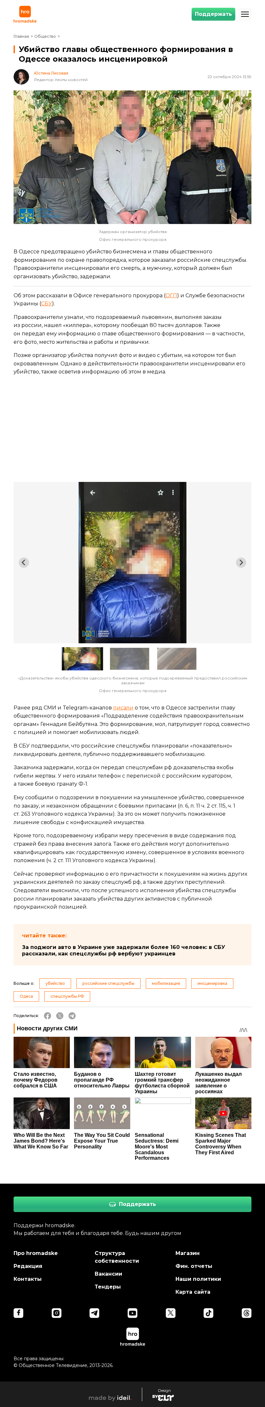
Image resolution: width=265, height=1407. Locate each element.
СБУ (46, 304)
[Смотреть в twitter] (170, 1313)
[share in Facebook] (47, 1015)
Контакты (28, 1279)
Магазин (187, 1253)
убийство (55, 983)
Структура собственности (117, 1257)
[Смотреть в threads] (246, 1313)
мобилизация (166, 983)
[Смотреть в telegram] (94, 1313)
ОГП (171, 295)
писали (123, 708)
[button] (82, 658)
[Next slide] (241, 562)
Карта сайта (192, 1292)
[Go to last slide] (24, 562)
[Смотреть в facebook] (18, 1313)
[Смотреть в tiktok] (208, 1313)
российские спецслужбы (108, 983)
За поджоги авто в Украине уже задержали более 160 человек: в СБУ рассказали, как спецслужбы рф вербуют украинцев (123, 950)
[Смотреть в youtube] (132, 1313)
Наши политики (198, 1279)
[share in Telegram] (72, 1015)
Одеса (26, 996)
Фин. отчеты (193, 1266)
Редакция (28, 1266)
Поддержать (213, 14)
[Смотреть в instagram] (56, 1313)
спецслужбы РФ (67, 996)
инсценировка (212, 983)
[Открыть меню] (244, 14)
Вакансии (108, 1274)
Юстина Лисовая (51, 73)
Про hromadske (36, 1253)
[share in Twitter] (59, 1015)
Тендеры (108, 1287)
